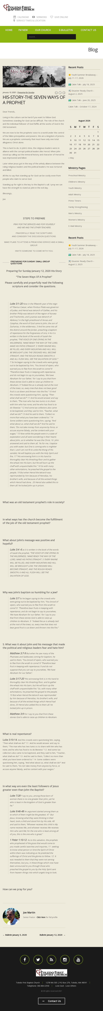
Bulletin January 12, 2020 (52, 934)
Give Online (61, 17)
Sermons (41, 17)
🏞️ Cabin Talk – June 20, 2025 (82, 100)
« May (71, 157)
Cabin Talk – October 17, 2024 (82, 106)
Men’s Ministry (75, 213)
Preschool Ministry (77, 175)
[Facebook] (24, 959)
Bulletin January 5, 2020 (15, 934)
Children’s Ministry (76, 181)
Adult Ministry (74, 194)
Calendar (23, 17)
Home (8, 30)
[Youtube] (78, 959)
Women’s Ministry (76, 219)
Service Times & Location (30, 20)
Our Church (43, 30)
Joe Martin (29, 912)
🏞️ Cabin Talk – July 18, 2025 (81, 84)
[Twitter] (38, 959)
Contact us (54, 1001)
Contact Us (88, 30)
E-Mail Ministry (75, 226)
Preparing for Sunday (25, 92)
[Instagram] (65, 959)
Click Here (41, 917)
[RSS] (51, 959)
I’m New (23, 30)
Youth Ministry (75, 188)
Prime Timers (74, 200)
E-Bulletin (66, 30)
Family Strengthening (78, 207)
